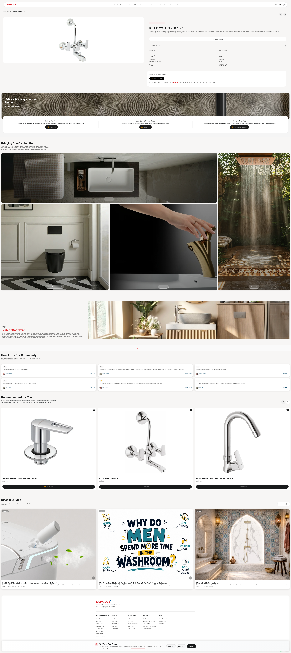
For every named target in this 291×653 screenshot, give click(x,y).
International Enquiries (149, 621)
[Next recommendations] (288, 402)
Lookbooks (130, 618)
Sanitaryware (99, 631)
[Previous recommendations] (283, 402)
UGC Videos (131, 626)
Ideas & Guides (131, 628)
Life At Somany (116, 618)
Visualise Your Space (133, 623)
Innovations (115, 621)
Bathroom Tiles (100, 626)
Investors (114, 626)
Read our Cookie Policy (138, 648)
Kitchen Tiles (99, 623)
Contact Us (146, 618)
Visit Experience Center (240, 127)
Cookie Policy (162, 621)
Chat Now (147, 127)
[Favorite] (284, 14)
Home (4, 11)
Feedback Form (147, 628)
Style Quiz (130, 621)
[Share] (280, 14)
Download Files (158, 78)
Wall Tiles (98, 621)
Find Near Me (219, 39)
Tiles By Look (99, 628)
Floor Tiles (99, 618)
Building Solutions (100, 636)
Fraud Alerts (162, 623)
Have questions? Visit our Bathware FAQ (145, 348)
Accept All (191, 646)
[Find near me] (280, 4)
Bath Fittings (99, 633)
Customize (171, 646)
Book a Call (53, 127)
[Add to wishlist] (94, 410)
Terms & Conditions (164, 618)
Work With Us (115, 623)
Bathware (9, 11)
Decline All (181, 646)
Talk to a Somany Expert (149, 626)
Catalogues (115, 628)
